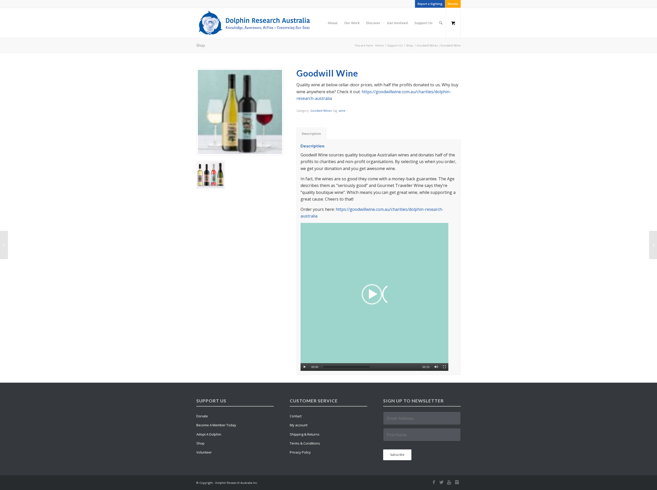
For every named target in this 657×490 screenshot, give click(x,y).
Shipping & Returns (305, 434)
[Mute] (436, 367)
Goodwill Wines (427, 45)
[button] (374, 297)
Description (311, 133)
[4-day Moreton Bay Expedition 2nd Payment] (653, 245)
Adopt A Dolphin (208, 434)
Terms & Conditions (305, 443)
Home (379, 45)
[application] (374, 297)
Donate (453, 4)
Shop (200, 45)
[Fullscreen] (444, 367)
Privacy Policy (300, 452)
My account (298, 425)
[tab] (311, 133)
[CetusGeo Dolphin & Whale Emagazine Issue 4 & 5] (4, 245)
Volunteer (204, 452)
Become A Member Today (216, 425)
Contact (296, 416)
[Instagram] (457, 482)
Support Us (394, 45)
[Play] (304, 367)
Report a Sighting (430, 4)
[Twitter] (441, 482)
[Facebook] (434, 482)
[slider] (346, 367)
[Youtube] (449, 482)
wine (342, 110)
